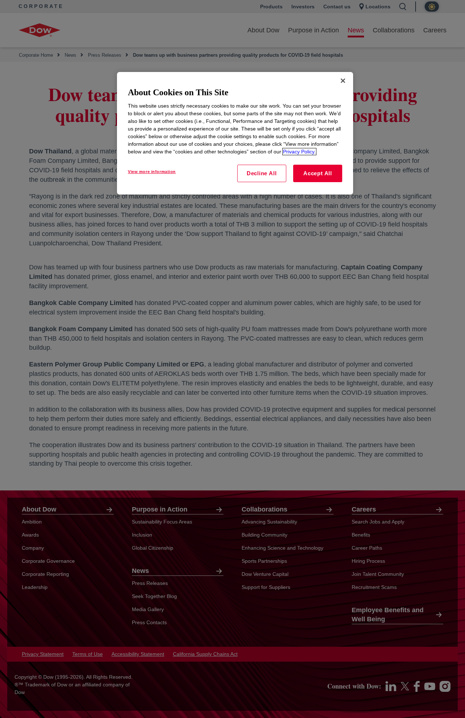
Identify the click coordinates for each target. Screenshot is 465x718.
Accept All (317, 173)
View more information (152, 171)
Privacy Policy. (299, 152)
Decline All (261, 173)
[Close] (343, 81)
